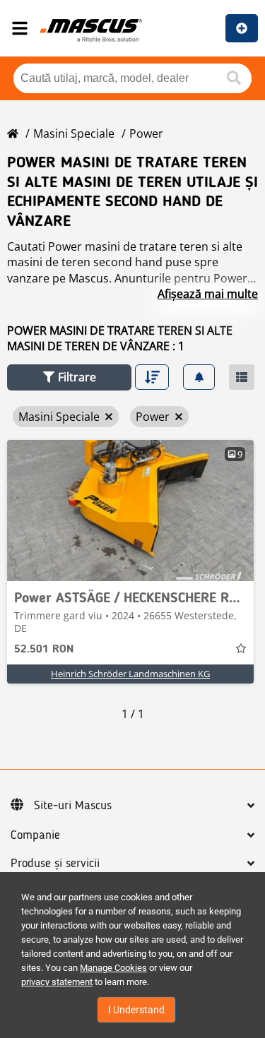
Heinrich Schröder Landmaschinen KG (130, 673)
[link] (130, 510)
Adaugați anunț (241, 28)
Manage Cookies (113, 967)
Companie (35, 835)
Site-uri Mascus (73, 805)
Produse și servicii (55, 863)
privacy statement (57, 982)
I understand (136, 1009)
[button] (69, 377)
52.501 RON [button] (43, 649)
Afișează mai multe (208, 294)
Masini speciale (73, 133)
